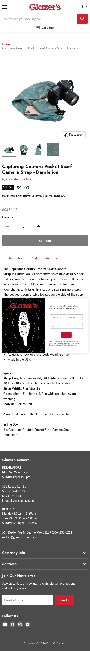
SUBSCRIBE (66, 335)
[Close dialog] (85, 301)
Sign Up (64, 600)
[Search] (82, 19)
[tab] (15, 258)
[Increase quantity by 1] (38, 226)
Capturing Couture (18, 179)
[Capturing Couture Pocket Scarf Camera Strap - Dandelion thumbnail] (9, 149)
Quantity (7, 217)
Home (6, 44)
